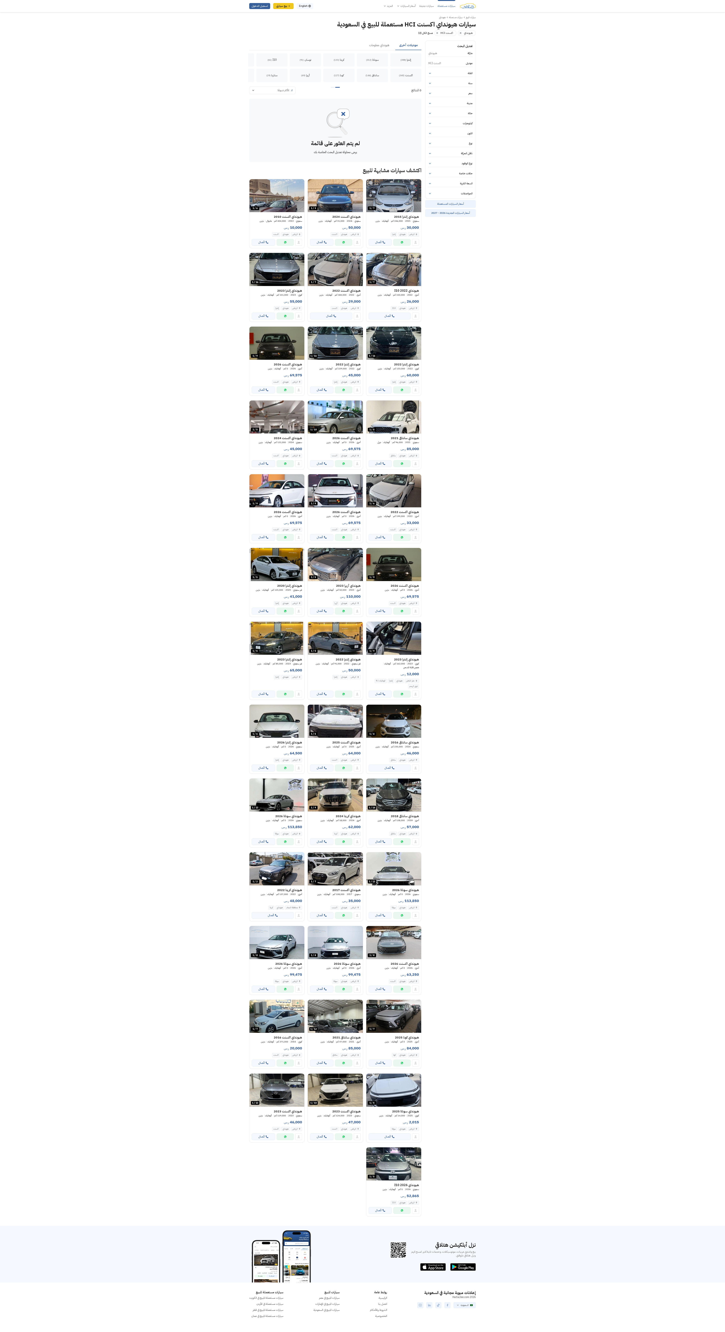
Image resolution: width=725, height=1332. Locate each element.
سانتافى (393, 455)
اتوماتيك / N (380, 680)
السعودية (465, 1305)
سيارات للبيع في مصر (329, 1298)
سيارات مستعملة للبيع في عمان (267, 1316)
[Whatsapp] (402, 242)
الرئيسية (383, 1298)
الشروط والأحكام (378, 1310)
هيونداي (402, 234)
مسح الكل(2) (425, 33)
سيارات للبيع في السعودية (327, 1310)
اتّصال (378, 242)
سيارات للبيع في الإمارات (327, 1304)
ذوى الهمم (413, 686)
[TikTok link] (438, 1305)
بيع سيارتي (281, 6)
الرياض (412, 234)
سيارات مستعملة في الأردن (269, 1304)
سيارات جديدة (426, 6)
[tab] (408, 45)
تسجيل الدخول (259, 6)
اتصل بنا (382, 1304)
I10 (394, 308)
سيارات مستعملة (446, 6)
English (303, 6)
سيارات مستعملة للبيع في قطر (268, 1310)
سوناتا (277, 833)
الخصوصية (381, 1316)
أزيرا (335, 603)
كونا (394, 1055)
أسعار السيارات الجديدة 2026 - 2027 (450, 213)
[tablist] (335, 45)
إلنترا (394, 234)
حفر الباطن (410, 680)
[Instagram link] (420, 1305)
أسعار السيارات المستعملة (450, 204)
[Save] (371, 184)
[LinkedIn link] (429, 1305)
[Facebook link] (447, 1305)
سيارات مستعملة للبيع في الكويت (266, 1298)
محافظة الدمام (292, 907)
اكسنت (334, 234)
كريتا (335, 833)
